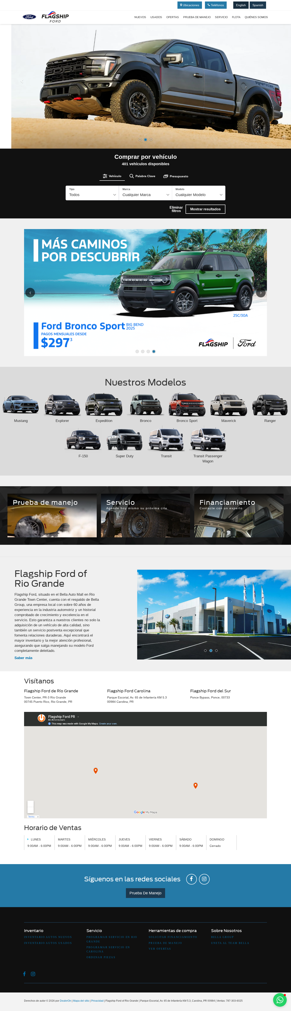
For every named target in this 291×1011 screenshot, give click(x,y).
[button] (22, 114)
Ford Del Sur (173, 523)
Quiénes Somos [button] (256, 17)
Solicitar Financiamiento (173, 937)
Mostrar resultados (205, 209)
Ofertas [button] (172, 17)
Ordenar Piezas (101, 957)
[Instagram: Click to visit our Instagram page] (204, 879)
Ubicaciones (190, 5)
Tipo (71, 189)
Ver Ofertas (160, 948)
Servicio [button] (221, 17)
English (241, 5)
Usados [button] (156, 17)
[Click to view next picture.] (256, 293)
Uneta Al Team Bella (230, 943)
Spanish (257, 5)
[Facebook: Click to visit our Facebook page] (191, 879)
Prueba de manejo (197, 17)
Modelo (180, 189)
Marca (126, 189)
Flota (236, 17)
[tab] (112, 176)
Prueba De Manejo (145, 893)
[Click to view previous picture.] (35, 293)
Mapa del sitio (81, 1000)
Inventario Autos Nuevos (48, 937)
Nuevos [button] (140, 17)
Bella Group (222, 937)
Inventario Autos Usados (48, 943)
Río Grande (117, 523)
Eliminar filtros (176, 209)
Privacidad (97, 1000)
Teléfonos (217, 5)
